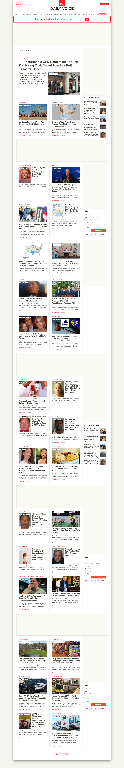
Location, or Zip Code (89, 219)
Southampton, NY (57, 102)
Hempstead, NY (56, 242)
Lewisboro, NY (23, 546)
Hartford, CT (56, 316)
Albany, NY (22, 102)
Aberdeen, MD (56, 446)
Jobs (95, 14)
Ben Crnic (22, 237)
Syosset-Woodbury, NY (59, 379)
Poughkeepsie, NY (57, 279)
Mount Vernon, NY (24, 204)
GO (87, 19)
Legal (91, 14)
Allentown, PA (23, 279)
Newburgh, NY (23, 511)
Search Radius (87, 224)
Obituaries (84, 14)
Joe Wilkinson (23, 95)
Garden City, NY (56, 165)
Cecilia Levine (23, 347)
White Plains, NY (56, 713)
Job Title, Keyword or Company (91, 214)
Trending (70, 14)
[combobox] (22, 4)
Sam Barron (22, 190)
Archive (66, 754)
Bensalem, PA (23, 379)
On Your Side (49, 14)
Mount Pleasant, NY (58, 639)
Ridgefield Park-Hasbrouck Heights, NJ (31, 576)
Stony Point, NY (23, 446)
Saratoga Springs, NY (58, 546)
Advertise (102, 14)
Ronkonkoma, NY (57, 676)
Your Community (38, 14)
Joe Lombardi (56, 135)
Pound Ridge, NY (23, 639)
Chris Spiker (22, 135)
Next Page (58, 754)
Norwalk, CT (22, 242)
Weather (77, 14)
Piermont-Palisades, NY (26, 165)
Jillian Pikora (22, 310)
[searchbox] (23, 4)
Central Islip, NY (23, 58)
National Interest (60, 14)
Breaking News (27, 14)
